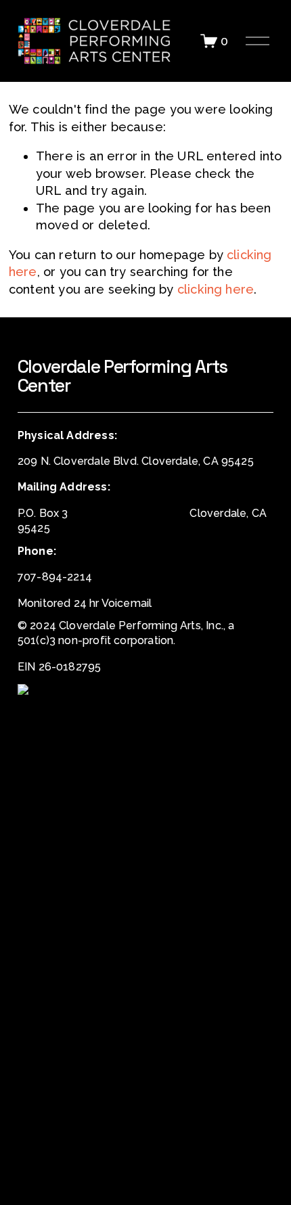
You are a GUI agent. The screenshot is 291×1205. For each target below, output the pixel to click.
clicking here (215, 289)
